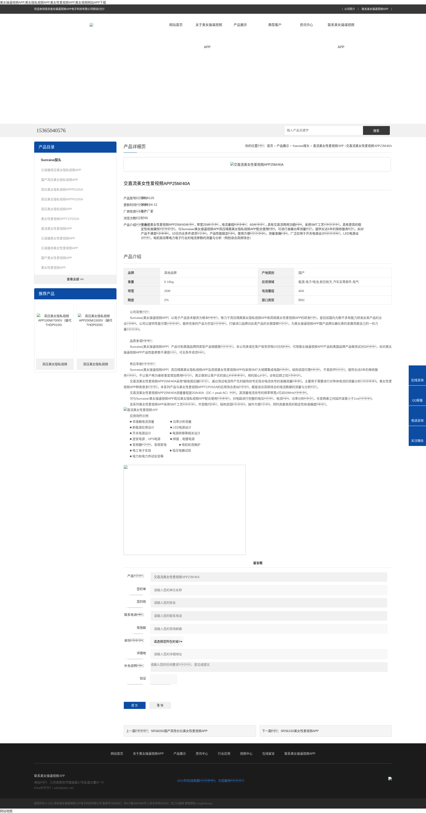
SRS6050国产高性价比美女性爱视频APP (179, 731)
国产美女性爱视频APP (56, 258)
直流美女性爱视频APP (56, 228)
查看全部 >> (75, 279)
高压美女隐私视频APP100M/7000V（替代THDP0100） (55, 366)
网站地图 (6, 811)
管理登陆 (190, 803)
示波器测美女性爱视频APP (59, 248)
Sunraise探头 (301, 146)
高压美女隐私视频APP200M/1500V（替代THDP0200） (96, 366)
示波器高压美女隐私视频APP (61, 170)
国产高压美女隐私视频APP (59, 180)
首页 (270, 146)
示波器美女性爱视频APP (58, 238)
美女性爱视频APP (53, 267)
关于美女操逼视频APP (208, 36)
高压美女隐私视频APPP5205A (62, 189)
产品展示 (240, 25)
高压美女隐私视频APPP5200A (62, 199)
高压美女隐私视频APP (56, 209)
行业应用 (224, 753)
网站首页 (176, 25)
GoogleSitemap (204, 803)
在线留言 (268, 753)
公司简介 (349, 9)
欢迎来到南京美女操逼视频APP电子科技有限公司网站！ (70, 9)
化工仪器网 (177, 803)
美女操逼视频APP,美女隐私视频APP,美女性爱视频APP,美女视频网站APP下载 (53, 2)
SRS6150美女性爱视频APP (300, 731)
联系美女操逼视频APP (375, 9)
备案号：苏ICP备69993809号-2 (126, 803)
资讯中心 (306, 25)
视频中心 (246, 753)
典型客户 (275, 25)
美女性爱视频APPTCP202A (60, 219)
